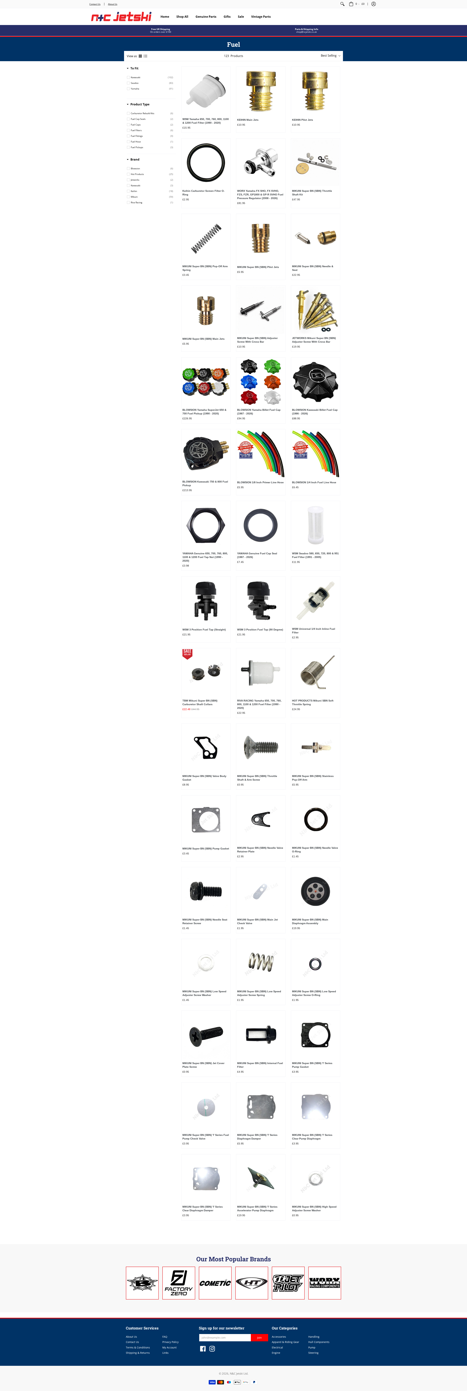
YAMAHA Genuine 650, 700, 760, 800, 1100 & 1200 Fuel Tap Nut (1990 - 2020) (205, 557)
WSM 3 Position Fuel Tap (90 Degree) (260, 629)
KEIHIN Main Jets (247, 119)
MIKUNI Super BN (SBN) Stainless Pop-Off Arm (313, 778)
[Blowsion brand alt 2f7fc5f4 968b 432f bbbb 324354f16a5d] (142, 1283)
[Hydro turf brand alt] (251, 1283)
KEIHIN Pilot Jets (302, 119)
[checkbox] (152, 77)
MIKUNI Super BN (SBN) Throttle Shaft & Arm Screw (257, 778)
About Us (112, 4)
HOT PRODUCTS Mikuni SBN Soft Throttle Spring (312, 702)
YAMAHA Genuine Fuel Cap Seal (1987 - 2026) (257, 555)
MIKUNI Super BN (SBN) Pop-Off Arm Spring (205, 268)
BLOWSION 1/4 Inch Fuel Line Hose (314, 482)
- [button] (360, 3)
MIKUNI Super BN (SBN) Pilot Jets (258, 267)
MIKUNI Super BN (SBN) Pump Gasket (205, 848)
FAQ (164, 1336)
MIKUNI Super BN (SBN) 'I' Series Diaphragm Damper (257, 1136)
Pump (311, 1347)
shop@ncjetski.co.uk (306, 31)
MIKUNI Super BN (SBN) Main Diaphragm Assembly (310, 921)
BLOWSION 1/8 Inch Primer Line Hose (260, 482)
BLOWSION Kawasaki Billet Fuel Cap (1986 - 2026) (315, 411)
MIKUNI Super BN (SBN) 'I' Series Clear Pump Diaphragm (312, 1136)
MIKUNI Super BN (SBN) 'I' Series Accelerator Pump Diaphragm (257, 1208)
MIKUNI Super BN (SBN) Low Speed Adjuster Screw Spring (259, 993)
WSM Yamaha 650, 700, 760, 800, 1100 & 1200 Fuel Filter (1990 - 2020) (205, 121)
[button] (373, 4)
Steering (313, 1352)
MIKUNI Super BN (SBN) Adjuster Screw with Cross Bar (257, 340)
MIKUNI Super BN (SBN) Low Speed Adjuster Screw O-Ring (314, 993)
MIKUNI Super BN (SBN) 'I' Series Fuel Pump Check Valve (205, 1136)
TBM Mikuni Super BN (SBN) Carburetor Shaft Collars (199, 702)
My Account (169, 1347)
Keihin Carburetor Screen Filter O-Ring (203, 192)
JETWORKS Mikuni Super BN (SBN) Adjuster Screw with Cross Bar (314, 340)
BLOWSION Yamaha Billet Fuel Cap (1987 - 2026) (259, 411)
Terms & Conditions (138, 1347)
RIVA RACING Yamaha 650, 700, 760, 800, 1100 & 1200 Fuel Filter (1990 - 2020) (259, 704)
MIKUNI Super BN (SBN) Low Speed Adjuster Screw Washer (204, 993)
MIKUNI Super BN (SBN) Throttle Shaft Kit (312, 192)
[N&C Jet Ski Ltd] (121, 16)
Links (165, 1352)
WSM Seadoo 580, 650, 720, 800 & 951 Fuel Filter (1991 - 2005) (315, 555)
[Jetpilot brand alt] (288, 1283)
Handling (313, 1336)
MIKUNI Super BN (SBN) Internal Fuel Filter (260, 1065)
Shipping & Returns (138, 1352)
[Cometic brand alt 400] (215, 1283)
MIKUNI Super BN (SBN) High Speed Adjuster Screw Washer (314, 1208)
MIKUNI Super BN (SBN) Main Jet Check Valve (257, 921)
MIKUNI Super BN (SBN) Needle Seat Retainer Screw (204, 921)
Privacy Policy (170, 1342)
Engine (276, 1352)
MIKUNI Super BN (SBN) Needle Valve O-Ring (315, 849)
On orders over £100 (160, 31)
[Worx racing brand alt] (324, 1283)
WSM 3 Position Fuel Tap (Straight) (204, 629)
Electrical (277, 1347)
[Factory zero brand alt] (178, 1283)
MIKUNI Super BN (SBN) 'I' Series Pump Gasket (312, 1065)
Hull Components (318, 1342)
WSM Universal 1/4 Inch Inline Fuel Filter (313, 630)
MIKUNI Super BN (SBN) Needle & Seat (312, 268)
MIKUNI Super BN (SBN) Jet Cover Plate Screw (203, 1065)
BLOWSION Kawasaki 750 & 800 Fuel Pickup (205, 483)
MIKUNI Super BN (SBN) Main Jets (203, 338)
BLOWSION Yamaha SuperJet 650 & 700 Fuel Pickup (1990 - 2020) (204, 411)
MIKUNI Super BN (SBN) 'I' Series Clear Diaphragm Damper (202, 1208)
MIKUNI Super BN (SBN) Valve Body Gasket (204, 778)
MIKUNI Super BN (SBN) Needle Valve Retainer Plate (260, 849)
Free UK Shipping (160, 29)
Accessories (279, 1336)
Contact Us (95, 4)
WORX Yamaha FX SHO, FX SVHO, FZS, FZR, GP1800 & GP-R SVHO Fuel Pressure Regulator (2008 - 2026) (260, 194)
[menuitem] (342, 4)
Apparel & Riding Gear (285, 1342)
